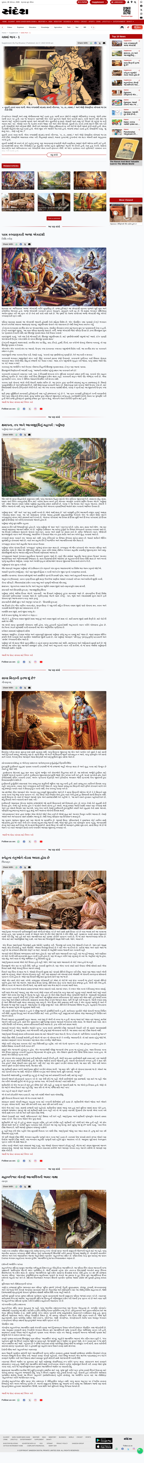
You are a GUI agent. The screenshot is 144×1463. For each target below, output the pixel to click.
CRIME (98, 21)
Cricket (84, 21)
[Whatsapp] (141, 2)
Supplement (98, 2)
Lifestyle (106, 21)
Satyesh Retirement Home (13, 1446)
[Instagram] (141, 14)
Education (32, 27)
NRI (85, 27)
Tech (68, 27)
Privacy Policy (62, 1443)
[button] (128, 2)
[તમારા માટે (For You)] (128, 27)
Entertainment (119, 21)
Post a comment (54, 218)
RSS (41, 1443)
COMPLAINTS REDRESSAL (35, 1446)
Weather (41, 21)
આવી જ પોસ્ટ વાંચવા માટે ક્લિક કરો (17, 402)
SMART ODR (52, 1446)
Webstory (58, 21)
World (76, 21)
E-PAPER (83, 2)
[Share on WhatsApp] (140, 1451)
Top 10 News (119, 36)
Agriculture (58, 27)
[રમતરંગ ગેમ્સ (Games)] (122, 27)
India (50, 21)
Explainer (20, 27)
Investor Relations (10, 1443)
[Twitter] (141, 10)
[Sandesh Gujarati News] (17, 11)
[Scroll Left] (2, 27)
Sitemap (50, 1443)
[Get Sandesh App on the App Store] (104, 1446)
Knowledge (45, 27)
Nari (77, 27)
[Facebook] (141, 6)
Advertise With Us (29, 1443)
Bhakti (129, 21)
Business (67, 21)
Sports (92, 21)
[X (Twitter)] (100, 43)
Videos (9, 27)
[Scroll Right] (93, 27)
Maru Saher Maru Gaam (26, 21)
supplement (13, 33)
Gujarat (11, 21)
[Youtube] (141, 18)
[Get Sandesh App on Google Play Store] (104, 1440)
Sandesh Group (78, 1443)
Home (4, 21)
